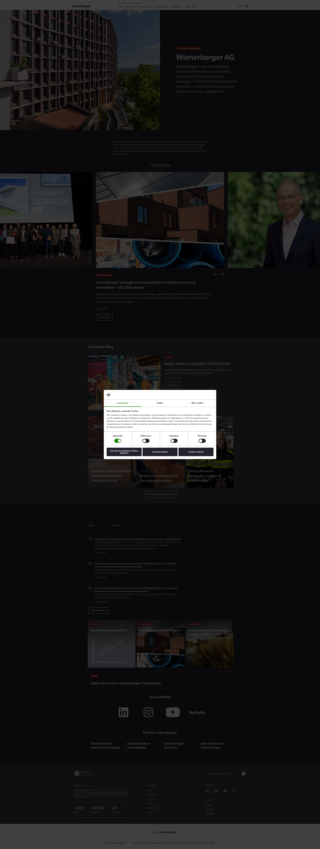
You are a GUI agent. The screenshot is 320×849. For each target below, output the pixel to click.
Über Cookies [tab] (198, 403)
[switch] (146, 441)
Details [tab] (160, 403)
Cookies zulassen (196, 452)
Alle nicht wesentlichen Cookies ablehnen (124, 452)
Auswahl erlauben (160, 452)
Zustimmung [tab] (122, 403)
